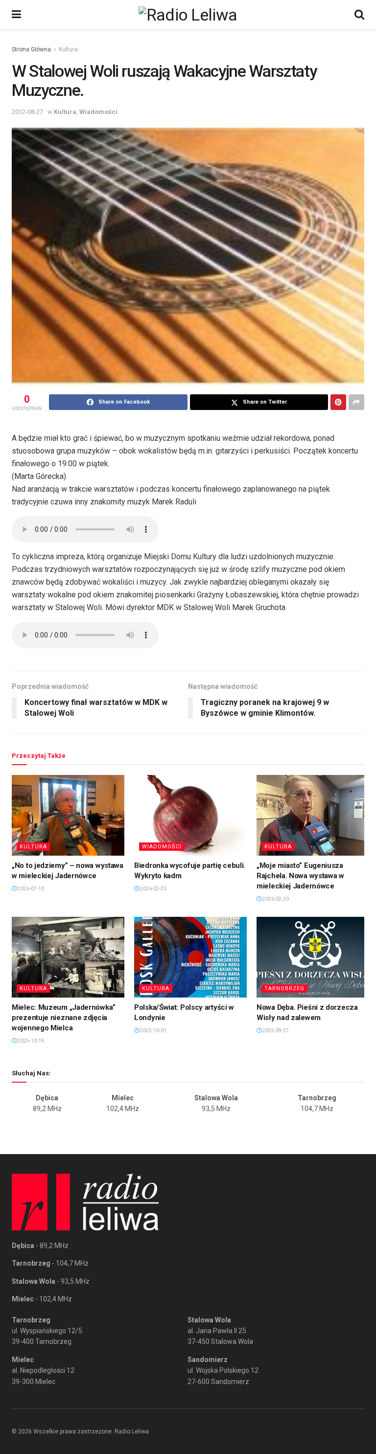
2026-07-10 (30, 888)
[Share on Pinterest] (338, 402)
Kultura (68, 49)
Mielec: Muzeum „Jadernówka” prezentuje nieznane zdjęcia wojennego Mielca (64, 1017)
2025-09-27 (275, 1030)
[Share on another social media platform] (356, 402)
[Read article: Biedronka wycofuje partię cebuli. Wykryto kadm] (190, 815)
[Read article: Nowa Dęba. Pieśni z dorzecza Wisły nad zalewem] (313, 957)
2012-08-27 (27, 111)
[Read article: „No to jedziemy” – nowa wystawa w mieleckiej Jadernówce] (68, 815)
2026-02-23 (152, 888)
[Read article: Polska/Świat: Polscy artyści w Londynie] (190, 957)
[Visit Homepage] (188, 14)
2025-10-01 (152, 1030)
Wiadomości (98, 111)
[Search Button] (359, 14)
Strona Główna (31, 49)
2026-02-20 (275, 899)
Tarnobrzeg (284, 988)
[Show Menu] (16, 14)
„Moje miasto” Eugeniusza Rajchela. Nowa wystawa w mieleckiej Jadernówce (300, 875)
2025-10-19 (30, 1041)
